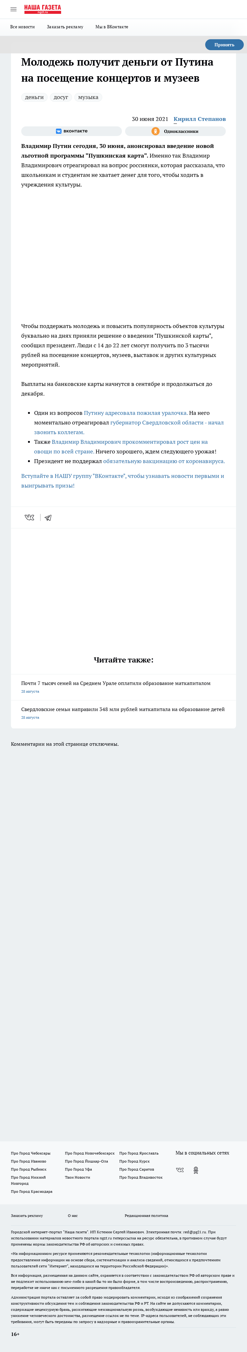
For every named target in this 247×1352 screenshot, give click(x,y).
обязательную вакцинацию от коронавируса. (164, 461)
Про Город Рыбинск (28, 1169)
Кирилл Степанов (200, 119)
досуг (61, 97)
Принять (224, 45)
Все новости (22, 27)
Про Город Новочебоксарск (89, 1153)
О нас (73, 1215)
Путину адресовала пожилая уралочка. (136, 412)
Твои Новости (77, 1177)
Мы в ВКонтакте (112, 27)
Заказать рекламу (65, 27)
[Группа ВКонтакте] (71, 131)
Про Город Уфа (78, 1169)
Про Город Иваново (28, 1161)
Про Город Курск (134, 1161)
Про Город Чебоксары (30, 1153)
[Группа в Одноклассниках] (175, 131)
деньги (34, 97)
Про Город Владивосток (140, 1177)
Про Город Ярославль (139, 1153)
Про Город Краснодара (31, 1191)
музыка (88, 97)
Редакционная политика (146, 1215)
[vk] (30, 517)
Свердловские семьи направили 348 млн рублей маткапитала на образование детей (123, 713)
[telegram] (50, 517)
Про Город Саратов (136, 1169)
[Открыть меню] (13, 9)
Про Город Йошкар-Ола (86, 1161)
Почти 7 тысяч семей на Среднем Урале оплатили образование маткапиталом (116, 687)
